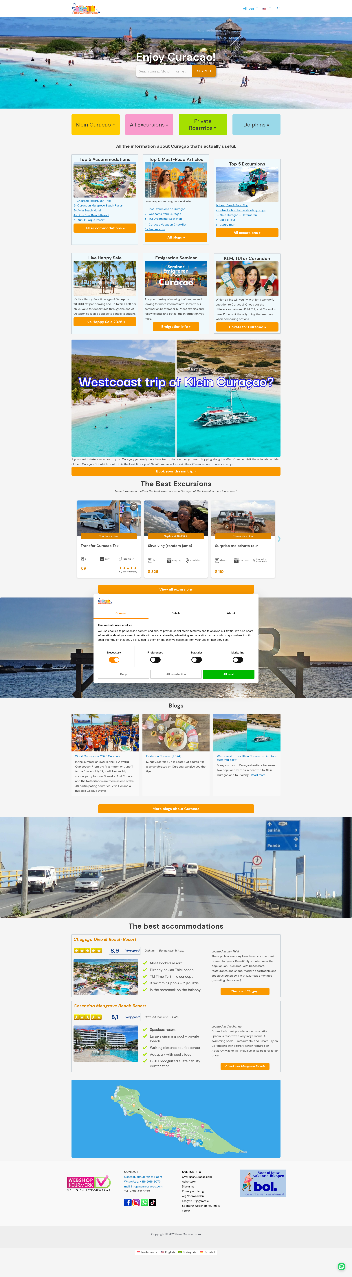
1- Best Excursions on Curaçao (165, 209)
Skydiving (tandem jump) (170, 545)
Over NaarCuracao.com (197, 1177)
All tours (248, 8)
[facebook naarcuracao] (128, 1202)
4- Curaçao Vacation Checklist (165, 224)
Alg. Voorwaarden (193, 1196)
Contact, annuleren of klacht (143, 1177)
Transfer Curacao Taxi (100, 545)
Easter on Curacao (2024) (163, 756)
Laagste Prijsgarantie (195, 1201)
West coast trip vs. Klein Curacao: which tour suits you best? (246, 757)
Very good (132, 950)
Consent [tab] (120, 613)
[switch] (155, 660)
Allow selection (176, 674)
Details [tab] (176, 613)
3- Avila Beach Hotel (87, 210)
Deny (123, 674)
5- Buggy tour (225, 225)
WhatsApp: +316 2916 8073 (142, 1181)
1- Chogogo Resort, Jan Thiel (92, 201)
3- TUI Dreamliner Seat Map (163, 219)
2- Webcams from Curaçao (163, 214)
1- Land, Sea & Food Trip (232, 205)
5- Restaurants (155, 229)
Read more (258, 775)
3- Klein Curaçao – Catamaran (236, 215)
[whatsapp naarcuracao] (144, 1202)
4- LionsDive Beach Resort (91, 215)
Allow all (228, 674)
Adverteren (189, 1181)
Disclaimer (188, 1186)
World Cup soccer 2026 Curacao (97, 756)
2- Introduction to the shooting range (240, 210)
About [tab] (231, 613)
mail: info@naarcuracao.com (143, 1186)
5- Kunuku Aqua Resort (89, 220)
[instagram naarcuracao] (136, 1202)
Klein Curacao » (95, 124)
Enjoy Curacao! (176, 57)
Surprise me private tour (236, 545)
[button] (278, 8)
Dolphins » (256, 124)
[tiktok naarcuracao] (152, 1202)
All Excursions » (149, 124)
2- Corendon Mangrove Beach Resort (98, 205)
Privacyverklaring (193, 1191)
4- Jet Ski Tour (225, 220)
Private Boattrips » (203, 125)
